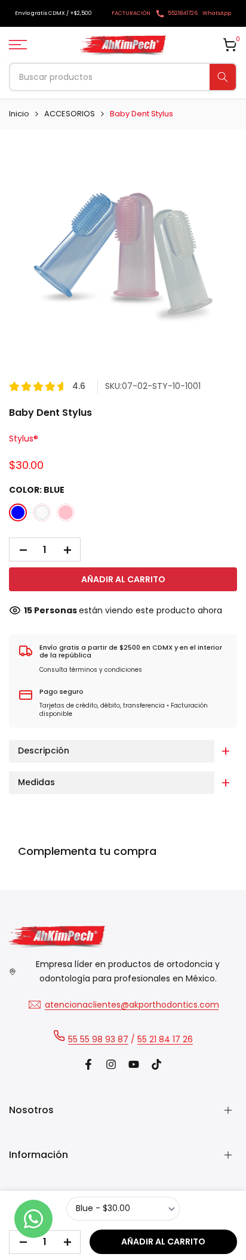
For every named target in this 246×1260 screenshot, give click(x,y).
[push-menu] (18, 45)
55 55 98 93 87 (98, 1039)
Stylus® (23, 438)
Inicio (19, 113)
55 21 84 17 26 (165, 1039)
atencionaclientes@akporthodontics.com (132, 1005)
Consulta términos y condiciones (90, 669)
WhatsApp (216, 13)
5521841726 (183, 13)
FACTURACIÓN (131, 13)
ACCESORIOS (69, 113)
